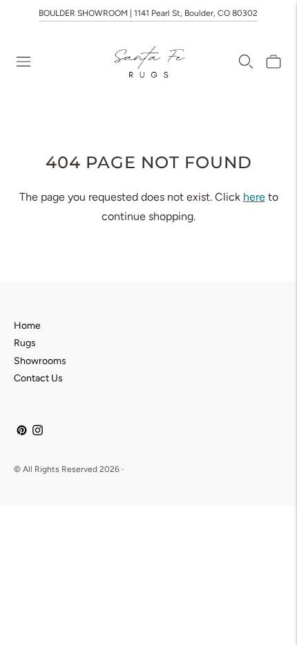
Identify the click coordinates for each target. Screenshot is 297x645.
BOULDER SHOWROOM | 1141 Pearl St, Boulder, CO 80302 (148, 13)
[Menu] (23, 61)
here (254, 196)
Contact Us (38, 378)
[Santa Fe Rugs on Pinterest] (22, 432)
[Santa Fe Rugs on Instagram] (37, 432)
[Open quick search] (246, 61)
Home (27, 325)
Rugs (25, 343)
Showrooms (40, 361)
